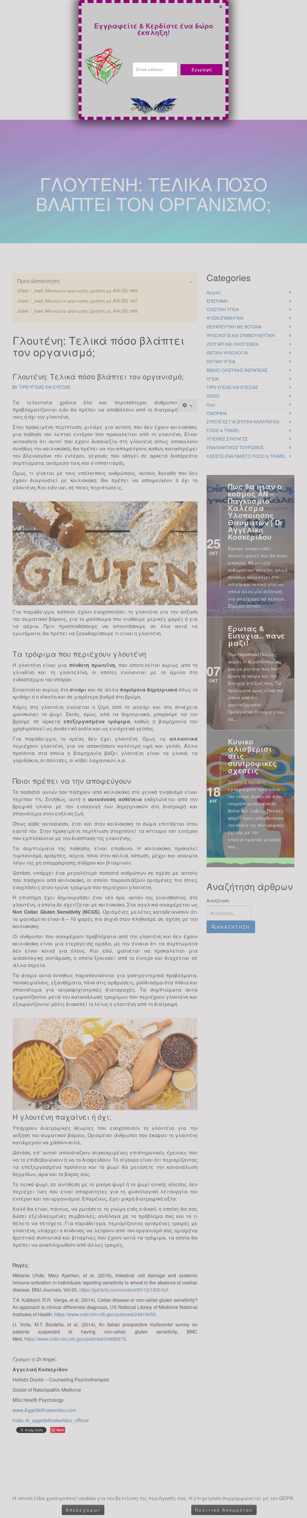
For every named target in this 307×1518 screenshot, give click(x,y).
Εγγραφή (202, 69)
